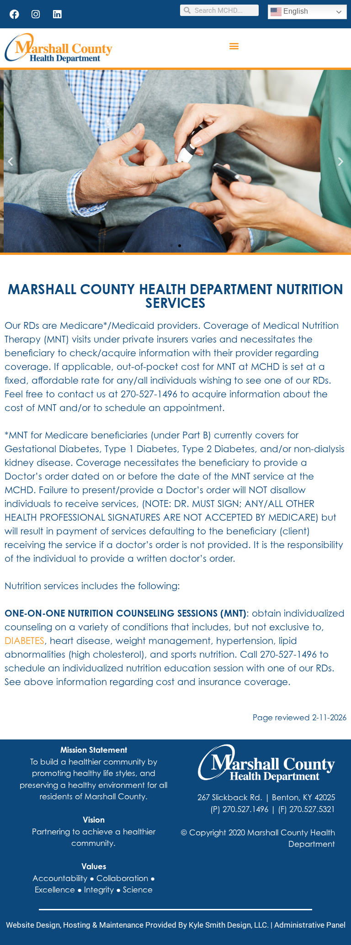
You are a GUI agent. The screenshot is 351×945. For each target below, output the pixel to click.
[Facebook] (14, 14)
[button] (233, 45)
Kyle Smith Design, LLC (228, 924)
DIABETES (24, 640)
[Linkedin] (57, 14)
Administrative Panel (310, 924)
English (295, 11)
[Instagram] (35, 14)
